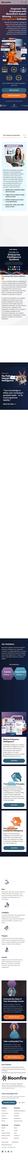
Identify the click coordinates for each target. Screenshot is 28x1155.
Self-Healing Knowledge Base (11, 135)
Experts (3, 1128)
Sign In (23, 1102)
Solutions (17, 1108)
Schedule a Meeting (9, 1102)
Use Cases (16, 1113)
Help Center (5, 1138)
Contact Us (17, 1135)
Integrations (5, 1118)
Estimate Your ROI (14, 1017)
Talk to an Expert (14, 90)
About (15, 1128)
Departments (17, 1118)
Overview (4, 1110)
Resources (5, 1125)
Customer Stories (6, 1133)
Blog (3, 1130)
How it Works (5, 1113)
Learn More (14, 480)
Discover (6, 675)
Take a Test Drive (13, 1057)
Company (17, 1125)
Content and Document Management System (13, 1067)
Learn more (14, 85)
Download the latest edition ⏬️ (13, 277)
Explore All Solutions (14, 712)
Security (4, 1116)
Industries (16, 1116)
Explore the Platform (14, 95)
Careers (16, 1130)
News (15, 1133)
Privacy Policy (5, 1142)
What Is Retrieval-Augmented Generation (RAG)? (14, 1072)
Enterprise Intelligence (19, 1110)
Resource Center (6, 1135)
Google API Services (7, 1144)
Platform (4, 1108)
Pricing (3, 1121)
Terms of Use (15, 1142)
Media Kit (16, 1138)
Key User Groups (18, 1121)
